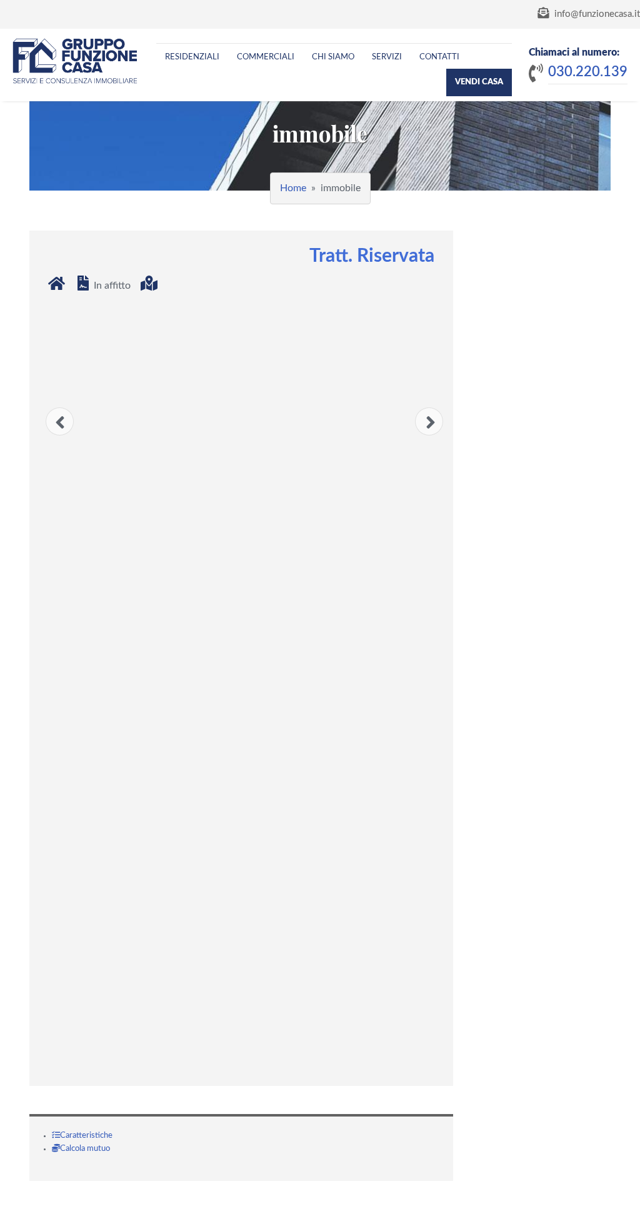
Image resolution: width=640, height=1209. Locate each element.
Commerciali (265, 57)
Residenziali (192, 57)
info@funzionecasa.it (596, 14)
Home (293, 188)
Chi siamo (333, 57)
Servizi (387, 57)
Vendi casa (479, 82)
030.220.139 (588, 72)
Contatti (439, 57)
